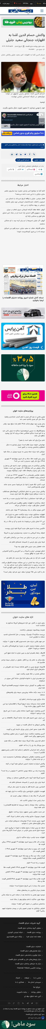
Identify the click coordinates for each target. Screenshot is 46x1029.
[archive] (9, 1003)
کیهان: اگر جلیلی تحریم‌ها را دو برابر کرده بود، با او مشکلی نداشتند (24, 222)
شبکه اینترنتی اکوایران (15, 932)
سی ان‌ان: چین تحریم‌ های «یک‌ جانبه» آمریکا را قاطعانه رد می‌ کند (23, 719)
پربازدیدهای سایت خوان (23, 410)
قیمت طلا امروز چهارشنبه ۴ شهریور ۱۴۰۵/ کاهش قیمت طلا (24, 867)
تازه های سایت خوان (23, 617)
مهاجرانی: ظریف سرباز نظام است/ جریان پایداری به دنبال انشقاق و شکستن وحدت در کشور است (25, 446)
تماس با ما (37, 978)
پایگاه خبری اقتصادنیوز (14, 937)
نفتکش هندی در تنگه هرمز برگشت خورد (30, 674)
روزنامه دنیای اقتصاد (34, 932)
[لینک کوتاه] (34, 154)
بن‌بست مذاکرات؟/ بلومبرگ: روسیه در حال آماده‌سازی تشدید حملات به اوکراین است (24, 635)
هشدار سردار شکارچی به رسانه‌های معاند (31, 890)
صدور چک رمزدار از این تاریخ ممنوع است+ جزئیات (27, 886)
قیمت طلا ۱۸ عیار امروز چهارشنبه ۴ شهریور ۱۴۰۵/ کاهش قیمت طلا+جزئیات (25, 873)
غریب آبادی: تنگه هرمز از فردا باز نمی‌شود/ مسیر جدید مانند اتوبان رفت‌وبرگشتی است (24, 485)
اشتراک (18, 978)
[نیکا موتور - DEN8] (23, 313)
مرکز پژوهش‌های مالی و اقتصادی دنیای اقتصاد (24, 959)
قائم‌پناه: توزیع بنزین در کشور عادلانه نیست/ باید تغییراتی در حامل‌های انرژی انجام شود (24, 668)
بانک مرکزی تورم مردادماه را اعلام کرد (32, 699)
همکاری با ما (19, 982)
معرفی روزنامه (36, 992)
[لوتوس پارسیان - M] (23, 1024)
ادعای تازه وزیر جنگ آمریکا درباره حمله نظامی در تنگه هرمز (24, 741)
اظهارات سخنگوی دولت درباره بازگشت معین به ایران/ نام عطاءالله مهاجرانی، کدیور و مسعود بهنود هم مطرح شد (25, 515)
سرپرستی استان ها (34, 982)
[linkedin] (21, 154)
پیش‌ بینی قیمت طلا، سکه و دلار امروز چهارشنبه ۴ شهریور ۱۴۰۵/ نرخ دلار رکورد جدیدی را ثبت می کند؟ (25, 460)
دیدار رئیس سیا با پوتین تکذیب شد (32, 800)
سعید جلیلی (38, 160)
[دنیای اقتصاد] (20, 10)
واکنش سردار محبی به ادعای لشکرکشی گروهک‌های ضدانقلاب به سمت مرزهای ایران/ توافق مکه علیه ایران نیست (24, 492)
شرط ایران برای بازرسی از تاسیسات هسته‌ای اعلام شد (27, 542)
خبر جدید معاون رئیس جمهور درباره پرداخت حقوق (27, 812)
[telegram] (16, 154)
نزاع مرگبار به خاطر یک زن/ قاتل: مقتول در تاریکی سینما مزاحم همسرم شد (23, 661)
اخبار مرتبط (23, 185)
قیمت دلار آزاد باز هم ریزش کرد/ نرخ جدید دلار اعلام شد (25, 558)
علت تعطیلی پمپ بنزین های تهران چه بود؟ (29, 546)
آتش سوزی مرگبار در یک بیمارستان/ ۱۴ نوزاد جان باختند (25, 510)
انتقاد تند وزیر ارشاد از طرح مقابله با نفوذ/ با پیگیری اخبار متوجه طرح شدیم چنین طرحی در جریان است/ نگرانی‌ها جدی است (23, 830)
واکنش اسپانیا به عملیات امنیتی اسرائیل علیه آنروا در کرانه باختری (25, 765)
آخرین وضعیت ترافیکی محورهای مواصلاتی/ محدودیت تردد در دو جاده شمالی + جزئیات (24, 758)
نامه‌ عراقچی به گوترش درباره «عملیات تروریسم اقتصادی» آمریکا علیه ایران (23, 686)
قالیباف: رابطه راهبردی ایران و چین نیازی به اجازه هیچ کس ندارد (24, 654)
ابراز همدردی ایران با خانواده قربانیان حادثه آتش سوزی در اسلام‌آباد (25, 679)
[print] (12, 154)
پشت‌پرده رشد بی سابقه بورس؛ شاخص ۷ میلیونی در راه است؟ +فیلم (23, 772)
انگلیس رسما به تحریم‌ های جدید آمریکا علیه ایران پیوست (25, 528)
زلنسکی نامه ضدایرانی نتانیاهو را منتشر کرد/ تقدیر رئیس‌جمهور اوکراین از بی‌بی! (23, 751)
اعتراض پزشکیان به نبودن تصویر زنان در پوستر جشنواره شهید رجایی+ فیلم (23, 909)
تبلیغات (26, 978)
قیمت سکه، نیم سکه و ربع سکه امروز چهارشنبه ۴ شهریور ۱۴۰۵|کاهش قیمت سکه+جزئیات (25, 857)
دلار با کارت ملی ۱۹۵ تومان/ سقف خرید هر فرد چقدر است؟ (24, 572)
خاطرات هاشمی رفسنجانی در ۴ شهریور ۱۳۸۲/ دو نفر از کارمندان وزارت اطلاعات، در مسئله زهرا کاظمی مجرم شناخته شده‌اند (25, 477)
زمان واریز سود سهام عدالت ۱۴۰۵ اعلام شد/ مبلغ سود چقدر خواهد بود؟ (24, 425)
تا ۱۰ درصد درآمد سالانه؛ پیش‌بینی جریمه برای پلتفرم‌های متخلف (25, 693)
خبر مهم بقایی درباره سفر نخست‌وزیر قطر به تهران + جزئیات (24, 641)
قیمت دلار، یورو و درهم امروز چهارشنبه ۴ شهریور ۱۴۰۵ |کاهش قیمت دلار (25, 850)
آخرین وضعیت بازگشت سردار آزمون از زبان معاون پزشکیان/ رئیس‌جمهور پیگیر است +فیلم (24, 735)
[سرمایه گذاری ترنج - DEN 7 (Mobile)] (23, 22)
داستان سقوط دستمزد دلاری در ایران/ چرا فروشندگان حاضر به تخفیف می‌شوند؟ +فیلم (23, 647)
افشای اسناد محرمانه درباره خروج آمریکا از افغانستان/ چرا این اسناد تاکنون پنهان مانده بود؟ (24, 705)
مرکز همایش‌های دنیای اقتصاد (30, 951)
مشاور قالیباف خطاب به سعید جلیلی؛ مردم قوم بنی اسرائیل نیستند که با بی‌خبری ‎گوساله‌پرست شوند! (24, 230)
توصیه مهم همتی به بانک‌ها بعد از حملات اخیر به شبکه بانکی (23, 895)
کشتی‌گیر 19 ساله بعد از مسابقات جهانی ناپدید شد (27, 796)
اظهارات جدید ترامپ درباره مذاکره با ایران (30, 837)
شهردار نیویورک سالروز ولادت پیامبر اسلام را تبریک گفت (26, 816)
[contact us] (14, 1003)
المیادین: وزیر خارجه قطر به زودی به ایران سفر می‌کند (26, 787)
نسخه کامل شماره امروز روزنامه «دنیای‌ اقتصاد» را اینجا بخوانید (23, 299)
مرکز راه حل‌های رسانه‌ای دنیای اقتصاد (28, 964)
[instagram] (37, 1003)
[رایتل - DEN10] (23, 395)
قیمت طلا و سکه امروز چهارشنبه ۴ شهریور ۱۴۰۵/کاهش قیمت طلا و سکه (23, 880)
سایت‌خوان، (34, 145)
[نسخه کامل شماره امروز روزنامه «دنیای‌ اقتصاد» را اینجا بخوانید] (23, 279)
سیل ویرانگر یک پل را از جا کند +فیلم (32, 745)
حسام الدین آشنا (23, 160)
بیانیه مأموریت (22, 992)
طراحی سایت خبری (36, 1018)
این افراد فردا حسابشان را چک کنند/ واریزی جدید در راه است (24, 498)
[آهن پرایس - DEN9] (23, 336)
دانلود (6, 126)
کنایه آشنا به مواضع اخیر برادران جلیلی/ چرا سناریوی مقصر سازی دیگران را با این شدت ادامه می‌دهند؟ (24, 192)
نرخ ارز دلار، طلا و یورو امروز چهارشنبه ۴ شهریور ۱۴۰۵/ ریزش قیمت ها (23, 843)
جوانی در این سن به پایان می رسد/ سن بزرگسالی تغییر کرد (24, 537)
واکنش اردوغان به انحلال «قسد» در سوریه (30, 725)
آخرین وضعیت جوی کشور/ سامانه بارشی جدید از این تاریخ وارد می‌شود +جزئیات (24, 712)
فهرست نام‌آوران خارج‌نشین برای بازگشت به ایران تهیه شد (25, 791)
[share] (18, 1003)
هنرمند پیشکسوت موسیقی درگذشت (32, 630)
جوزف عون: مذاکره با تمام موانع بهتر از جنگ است (27, 899)
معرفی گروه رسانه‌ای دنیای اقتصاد (29, 928)
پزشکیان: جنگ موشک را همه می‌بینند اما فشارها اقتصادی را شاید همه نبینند (24, 806)
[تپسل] (2, 132)
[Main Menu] (42, 10)
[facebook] (30, 154)
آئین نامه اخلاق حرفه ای (32, 996)
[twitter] (25, 154)
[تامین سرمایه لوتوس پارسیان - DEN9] (23, 367)
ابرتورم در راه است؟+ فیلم (36, 863)
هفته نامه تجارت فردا (33, 937)
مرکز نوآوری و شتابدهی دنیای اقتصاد (28, 955)
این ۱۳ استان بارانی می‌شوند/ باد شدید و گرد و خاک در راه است (24, 522)
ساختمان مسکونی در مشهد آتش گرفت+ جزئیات (28, 904)
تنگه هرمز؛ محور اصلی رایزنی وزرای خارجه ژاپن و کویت (26, 729)
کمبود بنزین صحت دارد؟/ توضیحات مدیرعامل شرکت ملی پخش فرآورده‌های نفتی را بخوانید (25, 822)
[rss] (23, 1003)
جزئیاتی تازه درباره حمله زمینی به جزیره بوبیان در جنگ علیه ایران (24, 453)
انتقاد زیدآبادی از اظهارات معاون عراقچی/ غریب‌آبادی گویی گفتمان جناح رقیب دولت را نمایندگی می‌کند (25, 504)
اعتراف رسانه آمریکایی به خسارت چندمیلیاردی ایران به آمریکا (24, 533)
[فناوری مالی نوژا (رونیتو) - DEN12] (23, 594)
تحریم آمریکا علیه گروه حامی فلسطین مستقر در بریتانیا (26, 778)
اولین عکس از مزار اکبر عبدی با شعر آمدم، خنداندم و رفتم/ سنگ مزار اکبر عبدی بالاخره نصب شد (25, 418)
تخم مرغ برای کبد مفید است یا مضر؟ (32, 440)
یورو (24, 3)
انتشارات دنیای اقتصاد (33, 946)
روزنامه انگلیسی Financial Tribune (29, 968)
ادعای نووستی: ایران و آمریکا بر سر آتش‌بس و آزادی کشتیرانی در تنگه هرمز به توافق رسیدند (23, 552)
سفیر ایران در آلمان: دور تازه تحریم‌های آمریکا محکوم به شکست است (25, 624)
